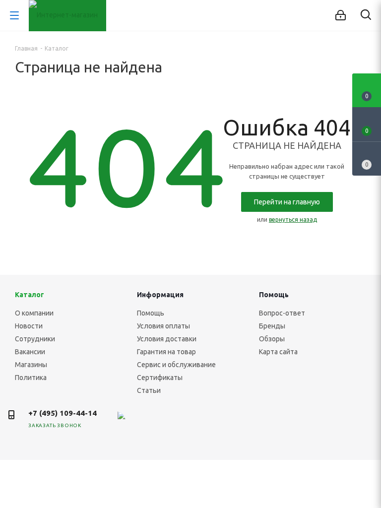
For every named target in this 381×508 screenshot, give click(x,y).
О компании (34, 313)
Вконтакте (140, 421)
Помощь (150, 313)
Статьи (149, 390)
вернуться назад (293, 219)
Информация (160, 295)
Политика (31, 377)
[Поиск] (366, 16)
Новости (29, 326)
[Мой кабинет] (340, 15)
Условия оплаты (163, 326)
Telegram (165, 421)
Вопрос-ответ (282, 313)
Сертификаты (160, 377)
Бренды (272, 326)
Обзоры (272, 339)
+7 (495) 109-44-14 (62, 413)
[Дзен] (116, 421)
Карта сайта (278, 352)
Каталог (29, 295)
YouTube (190, 421)
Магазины (31, 365)
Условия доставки (166, 339)
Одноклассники (215, 421)
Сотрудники (35, 339)
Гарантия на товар (166, 352)
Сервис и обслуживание (176, 365)
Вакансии (30, 352)
